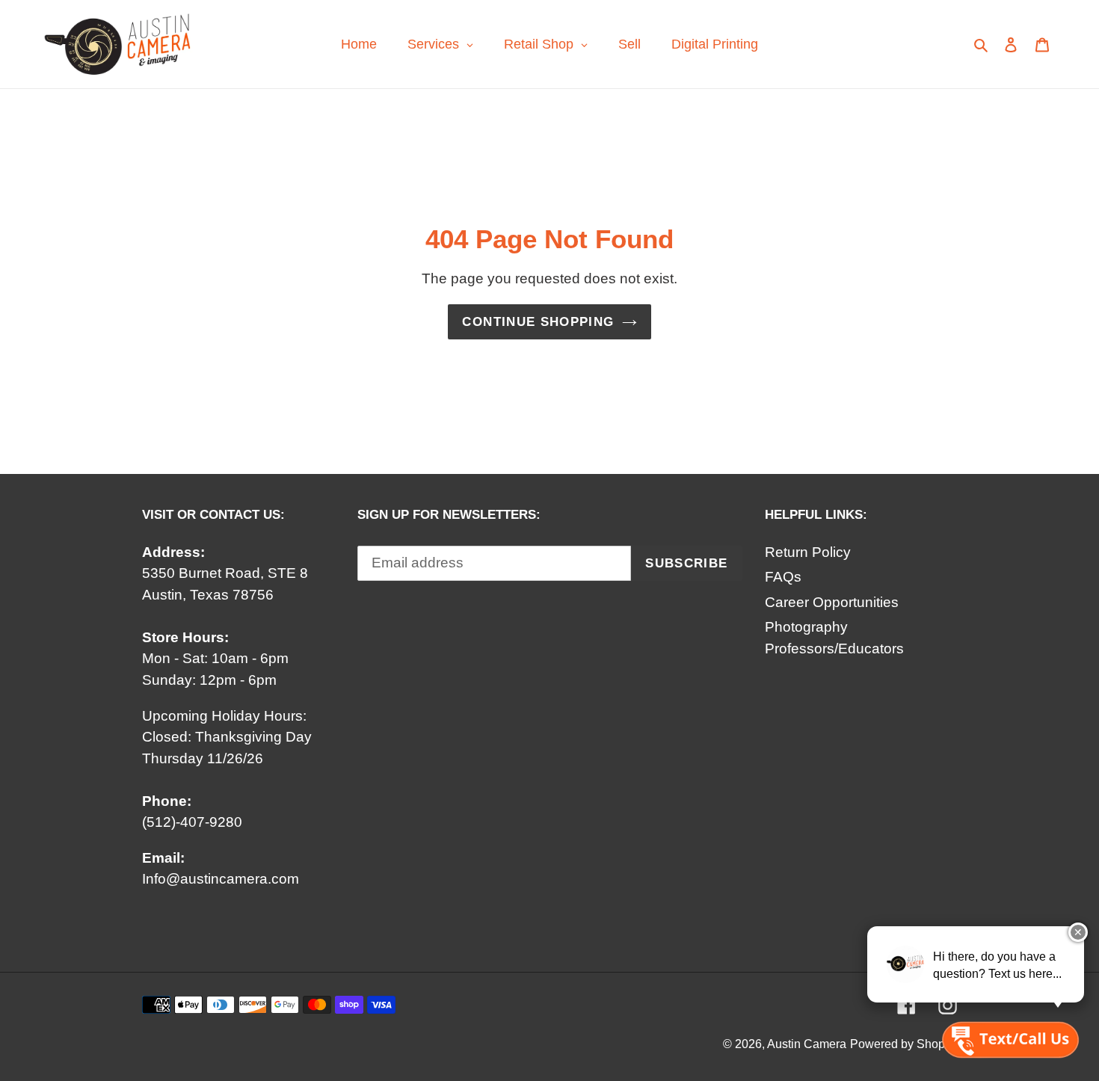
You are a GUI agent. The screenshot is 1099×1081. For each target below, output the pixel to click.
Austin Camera (806, 1044)
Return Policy (808, 552)
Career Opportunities (832, 602)
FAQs (783, 577)
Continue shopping (538, 322)
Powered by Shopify (903, 1044)
